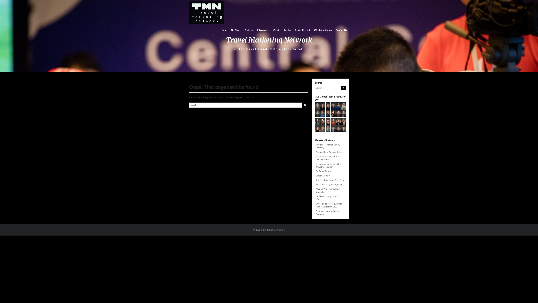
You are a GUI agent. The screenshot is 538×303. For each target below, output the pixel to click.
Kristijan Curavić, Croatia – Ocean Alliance (328, 158)
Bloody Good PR (323, 175)
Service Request (302, 30)
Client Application (323, 30)
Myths (287, 30)
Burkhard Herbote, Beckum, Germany (328, 212)
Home (224, 30)
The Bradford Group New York (330, 180)
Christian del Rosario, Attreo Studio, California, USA (329, 205)
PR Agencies (263, 30)
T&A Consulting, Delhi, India (329, 184)
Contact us (341, 30)
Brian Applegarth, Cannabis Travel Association (328, 165)
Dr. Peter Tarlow (323, 171)
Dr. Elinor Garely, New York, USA (328, 197)
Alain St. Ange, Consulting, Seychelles (328, 190)
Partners (249, 30)
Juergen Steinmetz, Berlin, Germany (328, 146)
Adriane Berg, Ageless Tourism (330, 152)
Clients (276, 30)
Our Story (235, 30)
